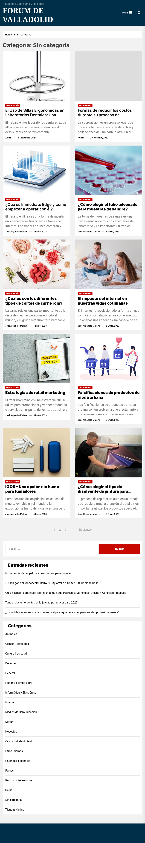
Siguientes (85, 529)
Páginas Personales (17, 761)
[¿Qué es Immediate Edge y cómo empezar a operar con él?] (36, 170)
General (10, 673)
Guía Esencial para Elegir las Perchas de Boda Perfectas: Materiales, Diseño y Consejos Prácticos (65, 592)
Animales (11, 634)
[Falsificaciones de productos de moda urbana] (108, 358)
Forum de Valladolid (28, 15)
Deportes (10, 663)
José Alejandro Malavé (16, 231)
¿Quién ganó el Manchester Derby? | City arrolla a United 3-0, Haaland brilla (51, 583)
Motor (9, 722)
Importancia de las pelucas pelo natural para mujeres (38, 573)
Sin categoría (12, 105)
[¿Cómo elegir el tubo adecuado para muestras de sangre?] (108, 170)
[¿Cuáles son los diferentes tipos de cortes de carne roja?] (36, 264)
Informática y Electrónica (20, 692)
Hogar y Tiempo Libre (18, 683)
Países (9, 770)
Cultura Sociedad (16, 653)
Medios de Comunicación (21, 712)
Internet (10, 702)
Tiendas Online (14, 809)
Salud (9, 790)
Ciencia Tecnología (17, 644)
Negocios (11, 731)
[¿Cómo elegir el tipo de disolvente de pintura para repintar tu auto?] (108, 452)
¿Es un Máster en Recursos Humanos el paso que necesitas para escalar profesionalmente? (62, 612)
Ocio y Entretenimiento (19, 741)
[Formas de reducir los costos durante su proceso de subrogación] (108, 76)
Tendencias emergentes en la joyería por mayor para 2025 (41, 602)
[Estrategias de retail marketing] (36, 358)
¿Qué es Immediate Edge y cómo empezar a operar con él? (35, 206)
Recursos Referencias (18, 780)
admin (8, 138)
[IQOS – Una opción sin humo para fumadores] (36, 452)
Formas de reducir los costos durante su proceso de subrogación (105, 112)
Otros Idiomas (14, 751)
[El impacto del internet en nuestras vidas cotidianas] (108, 264)
